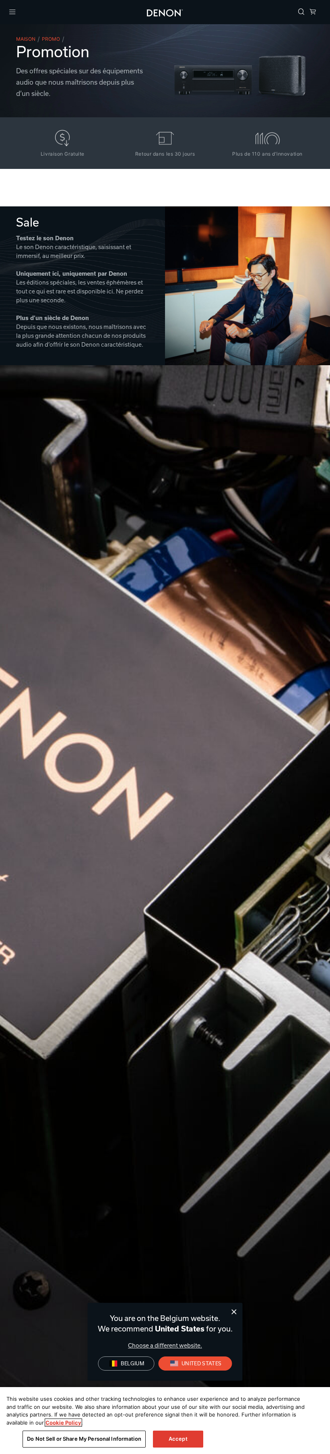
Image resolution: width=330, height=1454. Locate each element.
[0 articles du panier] (312, 12)
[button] (301, 12)
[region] (165, 1420)
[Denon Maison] (165, 12)
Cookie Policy (63, 1422)
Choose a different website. (165, 1345)
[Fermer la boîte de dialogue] (234, 1312)
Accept (178, 1438)
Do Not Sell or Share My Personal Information (84, 1438)
